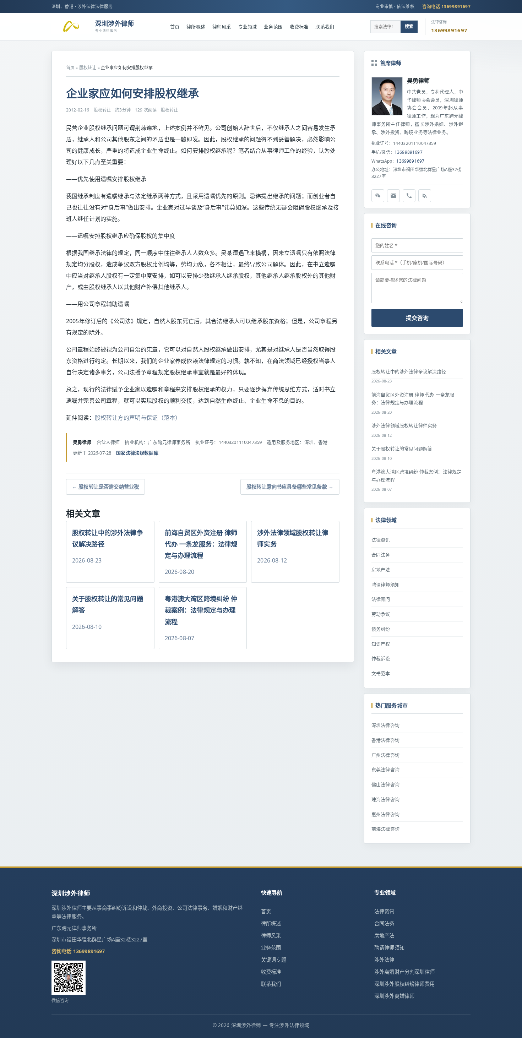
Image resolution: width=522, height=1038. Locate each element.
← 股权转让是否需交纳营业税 (105, 486)
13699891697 (409, 152)
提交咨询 (417, 318)
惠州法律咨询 (385, 814)
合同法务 (380, 554)
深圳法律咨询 (385, 725)
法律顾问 (380, 599)
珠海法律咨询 (385, 799)
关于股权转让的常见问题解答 (401, 448)
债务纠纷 (380, 629)
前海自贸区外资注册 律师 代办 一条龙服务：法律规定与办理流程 (412, 398)
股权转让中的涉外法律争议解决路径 (408, 371)
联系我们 (324, 26)
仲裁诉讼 (380, 658)
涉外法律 (384, 959)
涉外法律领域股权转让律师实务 (404, 425)
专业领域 (247, 26)
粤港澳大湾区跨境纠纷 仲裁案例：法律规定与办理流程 (416, 475)
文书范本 (380, 673)
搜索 (409, 26)
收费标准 (299, 26)
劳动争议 (380, 614)
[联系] (409, 195)
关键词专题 (273, 959)
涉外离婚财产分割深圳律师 (404, 971)
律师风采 (221, 26)
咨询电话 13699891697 (446, 7)
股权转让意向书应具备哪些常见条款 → (289, 486)
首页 (174, 26)
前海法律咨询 (385, 829)
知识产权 (380, 644)
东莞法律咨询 (385, 769)
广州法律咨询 (385, 755)
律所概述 (195, 26)
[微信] (377, 195)
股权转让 (88, 68)
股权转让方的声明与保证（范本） (138, 418)
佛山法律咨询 (385, 784)
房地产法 (380, 569)
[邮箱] (393, 195)
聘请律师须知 (385, 584)
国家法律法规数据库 (137, 453)
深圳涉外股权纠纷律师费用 (404, 983)
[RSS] (424, 195)
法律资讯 (380, 540)
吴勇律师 (418, 81)
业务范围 (273, 26)
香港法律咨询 (385, 740)
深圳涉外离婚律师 (394, 996)
